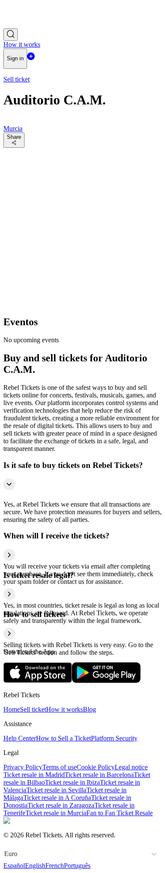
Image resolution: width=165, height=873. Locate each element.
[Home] (26, 24)
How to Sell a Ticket (63, 738)
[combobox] (5, 854)
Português (77, 865)
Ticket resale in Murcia (55, 813)
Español (14, 865)
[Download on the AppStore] (37, 680)
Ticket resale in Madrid (34, 774)
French (54, 865)
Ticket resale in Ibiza (72, 782)
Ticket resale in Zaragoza (61, 805)
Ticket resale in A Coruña (57, 797)
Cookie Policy (96, 767)
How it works (64, 709)
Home (11, 709)
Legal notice (131, 767)
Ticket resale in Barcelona (99, 774)
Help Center (19, 738)
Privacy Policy (22, 767)
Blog (89, 709)
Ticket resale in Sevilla (56, 790)
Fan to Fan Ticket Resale (119, 813)
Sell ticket (33, 709)
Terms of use (59, 767)
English (35, 865)
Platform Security (114, 738)
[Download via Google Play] (106, 680)
